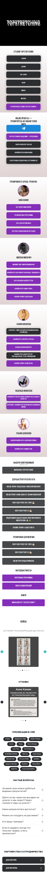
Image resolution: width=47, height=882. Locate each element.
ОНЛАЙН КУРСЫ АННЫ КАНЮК (23, 153)
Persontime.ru (28, 749)
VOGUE (7, 739)
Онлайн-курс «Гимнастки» (23, 449)
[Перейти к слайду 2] (20, 670)
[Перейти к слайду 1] (18, 670)
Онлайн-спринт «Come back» (23, 363)
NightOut (14, 768)
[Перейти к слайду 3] (22, 670)
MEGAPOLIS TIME (20, 739)
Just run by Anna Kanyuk (23, 207)
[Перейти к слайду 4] (24, 670)
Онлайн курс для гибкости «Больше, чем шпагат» (23, 273)
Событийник (37, 754)
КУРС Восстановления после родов (23, 231)
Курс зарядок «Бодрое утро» (23, 281)
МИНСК (23, 91)
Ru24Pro (36, 759)
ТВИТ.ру (25, 754)
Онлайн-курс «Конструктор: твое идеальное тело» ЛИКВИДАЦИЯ (23, 355)
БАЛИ (23, 83)
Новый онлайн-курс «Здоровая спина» (23, 440)
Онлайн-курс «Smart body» (23, 289)
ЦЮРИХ (24, 59)
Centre (11, 744)
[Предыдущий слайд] (2, 651)
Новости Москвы (11, 764)
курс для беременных (23, 223)
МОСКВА (23, 99)
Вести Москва (32, 744)
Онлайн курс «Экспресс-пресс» (23, 339)
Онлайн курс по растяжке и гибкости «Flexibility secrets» (23, 398)
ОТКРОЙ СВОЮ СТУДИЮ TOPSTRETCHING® (23, 107)
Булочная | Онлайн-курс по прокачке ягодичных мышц (23, 406)
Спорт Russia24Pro (28, 768)
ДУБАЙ (23, 67)
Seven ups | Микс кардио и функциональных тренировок (23, 331)
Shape (21, 744)
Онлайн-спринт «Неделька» (23, 297)
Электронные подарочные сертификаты (23, 161)
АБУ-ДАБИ (23, 75)
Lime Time (16, 749)
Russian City (10, 759)
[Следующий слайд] (45, 651)
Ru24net (24, 764)
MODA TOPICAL (36, 739)
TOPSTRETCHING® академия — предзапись (23, 137)
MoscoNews (36, 764)
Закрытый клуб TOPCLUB (23, 145)
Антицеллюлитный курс (23, 347)
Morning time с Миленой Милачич (23, 265)
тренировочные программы (23, 215)
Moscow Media (24, 759)
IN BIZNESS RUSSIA (11, 754)
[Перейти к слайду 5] (26, 670)
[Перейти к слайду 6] (28, 670)
